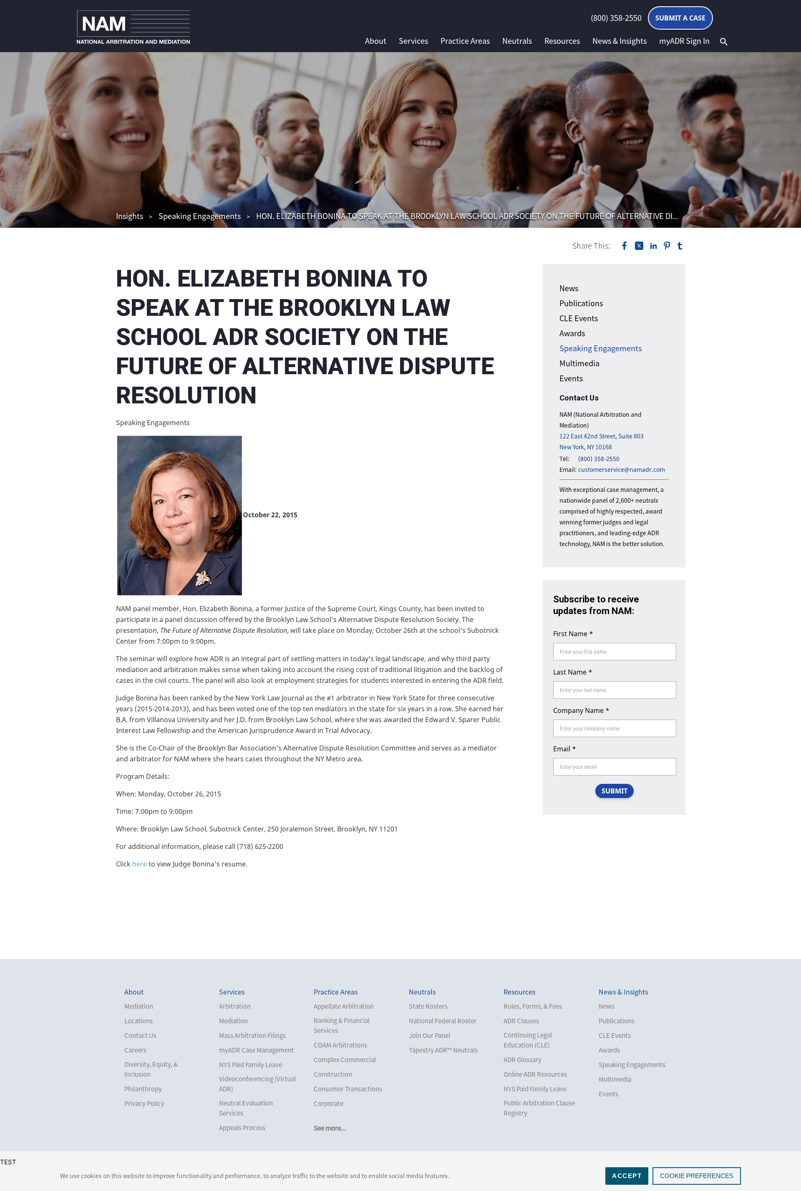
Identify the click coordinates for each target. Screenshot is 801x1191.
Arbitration (235, 1006)
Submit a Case (680, 18)
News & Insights (619, 41)
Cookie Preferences (696, 1175)
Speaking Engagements (200, 216)
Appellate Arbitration (344, 1006)
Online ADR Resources (535, 1074)
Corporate (328, 1103)
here (139, 864)
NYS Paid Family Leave (250, 1064)
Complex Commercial (345, 1059)
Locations (138, 1020)
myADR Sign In (684, 41)
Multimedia (579, 363)
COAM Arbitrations (340, 1045)
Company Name (581, 710)
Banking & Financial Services (342, 1025)
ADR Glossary (523, 1059)
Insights (129, 216)
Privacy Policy (144, 1103)
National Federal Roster (442, 1020)
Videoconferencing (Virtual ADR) (257, 1083)
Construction (333, 1074)
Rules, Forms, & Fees (533, 1006)
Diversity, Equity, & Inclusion (151, 1069)
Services (413, 41)
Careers (135, 1050)
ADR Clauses (521, 1020)
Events (571, 378)
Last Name (572, 672)
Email (564, 748)
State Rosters (428, 1006)
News (568, 288)
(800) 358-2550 (616, 18)
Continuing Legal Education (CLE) (528, 1040)
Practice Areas (465, 41)
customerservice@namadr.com (621, 469)
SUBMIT (614, 791)
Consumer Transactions (348, 1088)
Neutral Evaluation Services (246, 1108)
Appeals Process (242, 1127)
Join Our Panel (429, 1035)
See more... (330, 1128)
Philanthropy (143, 1088)
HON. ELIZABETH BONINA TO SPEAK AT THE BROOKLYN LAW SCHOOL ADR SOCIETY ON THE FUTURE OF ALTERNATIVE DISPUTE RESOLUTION (500, 216)
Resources (562, 41)
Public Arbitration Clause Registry (539, 1108)
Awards (572, 333)
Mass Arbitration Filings (252, 1035)
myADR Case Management (256, 1050)
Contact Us (140, 1035)
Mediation (138, 1006)
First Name (573, 633)
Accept (627, 1175)
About (375, 41)
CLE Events (578, 318)
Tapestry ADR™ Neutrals (443, 1050)
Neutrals (517, 41)
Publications (581, 303)
